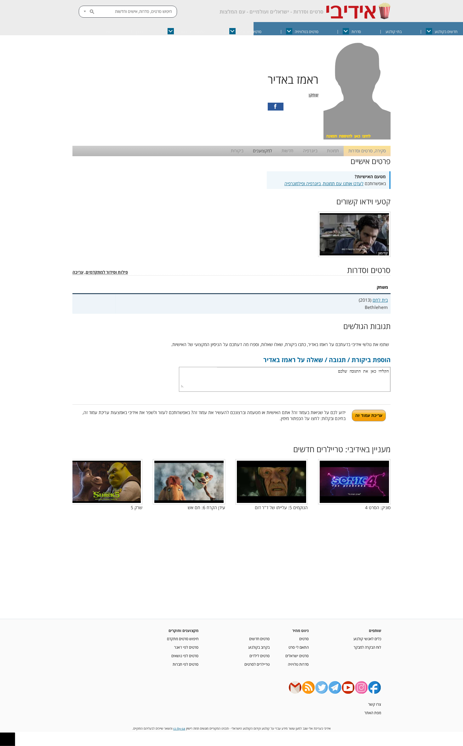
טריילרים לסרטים (257, 664)
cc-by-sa (179, 728)
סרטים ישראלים (249, 31)
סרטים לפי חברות (185, 664)
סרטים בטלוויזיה (306, 31)
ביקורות (237, 151)
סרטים (304, 638)
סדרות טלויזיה (298, 664)
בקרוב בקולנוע (259, 647)
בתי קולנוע (394, 31)
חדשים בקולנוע (446, 31)
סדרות (356, 31)
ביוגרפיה (310, 151)
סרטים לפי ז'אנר (186, 647)
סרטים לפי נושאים (184, 655)
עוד (107, 31)
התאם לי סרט (299, 647)
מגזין (139, 31)
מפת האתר (372, 712)
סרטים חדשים (259, 638)
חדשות (288, 151)
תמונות (333, 151)
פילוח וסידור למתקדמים (107, 272)
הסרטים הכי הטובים (190, 31)
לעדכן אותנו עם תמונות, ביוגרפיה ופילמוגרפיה (323, 183)
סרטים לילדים (259, 655)
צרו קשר (374, 704)
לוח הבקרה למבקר (367, 647)
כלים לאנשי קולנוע (367, 638)
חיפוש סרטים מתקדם (182, 638)
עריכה (77, 272)
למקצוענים (262, 151)
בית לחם (380, 300)
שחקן (313, 95)
